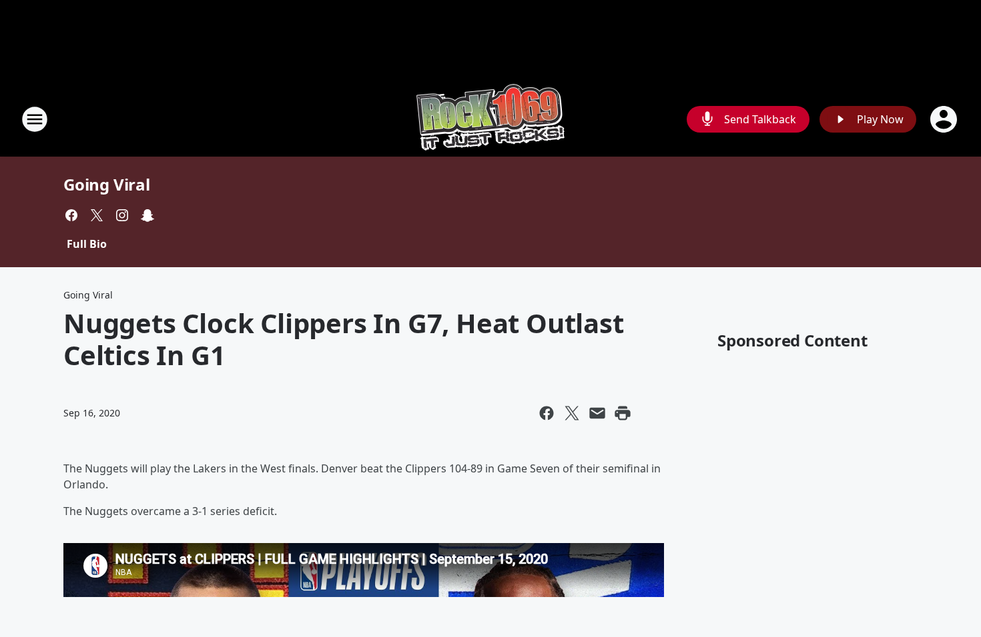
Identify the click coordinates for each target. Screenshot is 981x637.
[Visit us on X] (97, 215)
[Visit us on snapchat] (147, 215)
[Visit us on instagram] (122, 215)
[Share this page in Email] (597, 413)
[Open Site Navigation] (34, 119)
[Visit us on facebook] (71, 215)
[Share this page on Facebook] (546, 413)
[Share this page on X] (572, 413)
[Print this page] (622, 413)
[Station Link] (490, 119)
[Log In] (945, 119)
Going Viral (106, 184)
